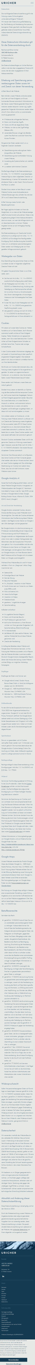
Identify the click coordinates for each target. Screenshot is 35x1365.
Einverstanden (14, 1360)
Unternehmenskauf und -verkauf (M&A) (11, 1324)
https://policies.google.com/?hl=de (12, 850)
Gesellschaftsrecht (6, 1322)
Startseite (3, 1287)
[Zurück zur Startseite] (8, 3)
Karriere (3, 1295)
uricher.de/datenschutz (20, 1229)
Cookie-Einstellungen (15, 831)
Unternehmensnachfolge (7, 1314)
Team (2, 1291)
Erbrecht (3, 1316)
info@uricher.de (6, 60)
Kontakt (3, 1297)
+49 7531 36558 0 (6, 1263)
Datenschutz (4, 1302)
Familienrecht (4, 1330)
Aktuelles (3, 1293)
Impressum (4, 1300)
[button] (32, 3)
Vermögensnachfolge (6, 1312)
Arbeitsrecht (4, 1328)
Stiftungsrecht (4, 1318)
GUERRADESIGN (18, 1334)
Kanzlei (3, 1289)
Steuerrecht (4, 1320)
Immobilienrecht (5, 1326)
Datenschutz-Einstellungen (13, 1364)
